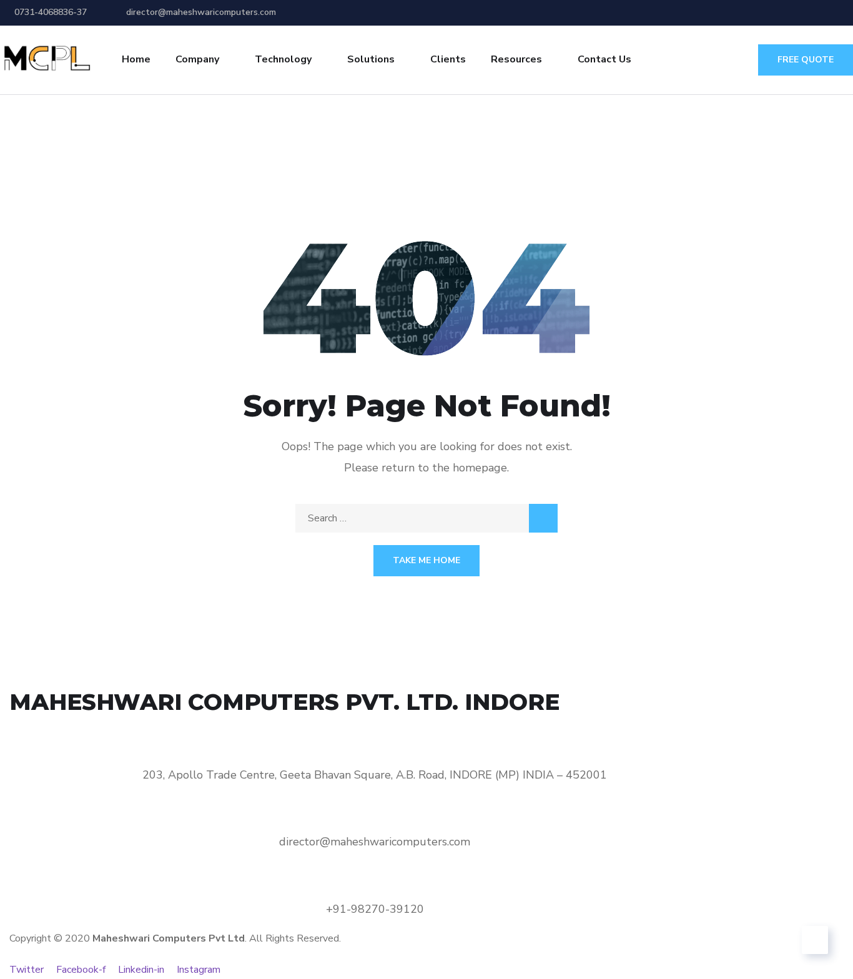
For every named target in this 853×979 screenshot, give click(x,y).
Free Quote (805, 60)
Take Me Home (426, 560)
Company (197, 59)
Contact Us (604, 59)
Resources (516, 59)
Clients (448, 59)
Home (136, 59)
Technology (283, 59)
